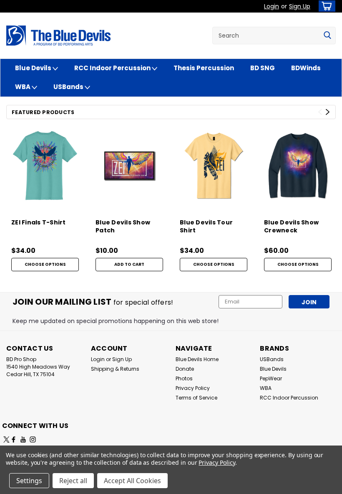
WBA (23, 86)
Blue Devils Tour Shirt (206, 226)
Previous (320, 112)
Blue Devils (34, 68)
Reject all (73, 480)
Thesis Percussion (204, 68)
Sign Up (299, 6)
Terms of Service (196, 397)
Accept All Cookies (132, 480)
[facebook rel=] (13, 439)
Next (327, 112)
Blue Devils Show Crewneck (291, 226)
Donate (185, 368)
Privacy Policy (193, 388)
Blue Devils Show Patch (123, 226)
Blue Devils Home (197, 359)
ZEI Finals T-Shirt (38, 223)
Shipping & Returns (115, 368)
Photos (184, 378)
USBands (69, 86)
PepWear (271, 378)
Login (271, 6)
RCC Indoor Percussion (113, 68)
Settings (29, 480)
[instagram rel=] (33, 439)
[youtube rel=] (23, 439)
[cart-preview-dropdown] (325, 6)
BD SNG (262, 68)
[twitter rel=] (6, 439)
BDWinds (306, 68)
